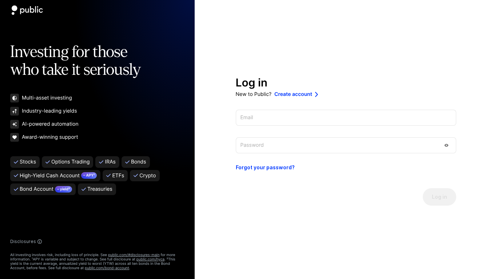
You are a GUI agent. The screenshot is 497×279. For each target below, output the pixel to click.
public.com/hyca (150, 259)
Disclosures (23, 241)
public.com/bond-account (107, 268)
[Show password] (446, 145)
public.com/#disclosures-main (134, 255)
